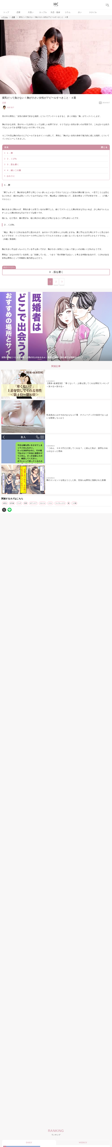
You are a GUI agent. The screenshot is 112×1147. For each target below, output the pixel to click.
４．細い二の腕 (14, 170)
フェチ (19, 503)
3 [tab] (50, 359)
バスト (50, 503)
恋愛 (18, 12)
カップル (43, 12)
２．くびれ (12, 159)
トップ (6, 12)
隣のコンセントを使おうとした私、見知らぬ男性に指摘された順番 (76, 480)
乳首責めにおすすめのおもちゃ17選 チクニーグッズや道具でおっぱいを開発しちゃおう (77, 416)
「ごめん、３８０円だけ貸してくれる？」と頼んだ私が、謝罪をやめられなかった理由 (77, 449)
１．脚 (10, 153)
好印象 (12, 503)
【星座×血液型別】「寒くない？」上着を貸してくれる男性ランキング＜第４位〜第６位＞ (77, 384)
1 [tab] (40, 359)
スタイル (93, 12)
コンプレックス (60, 503)
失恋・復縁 (55, 12)
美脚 (25, 503)
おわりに (11, 176)
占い (80, 12)
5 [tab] (61, 359)
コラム (67, 12)
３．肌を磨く (13, 164)
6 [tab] (67, 359)
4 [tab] (56, 359)
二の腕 (74, 503)
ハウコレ (4, 17)
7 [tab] (72, 359)
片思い (31, 12)
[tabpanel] (56, 326)
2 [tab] (45, 359)
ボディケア (33, 503)
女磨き (5, 503)
